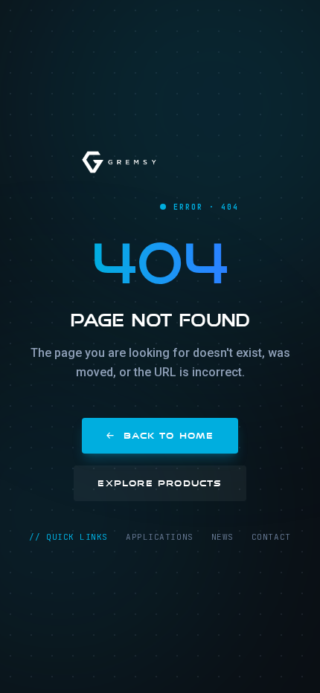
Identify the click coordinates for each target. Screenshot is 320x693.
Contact (271, 537)
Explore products (159, 483)
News (222, 537)
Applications (159, 537)
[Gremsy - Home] (119, 162)
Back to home (169, 435)
